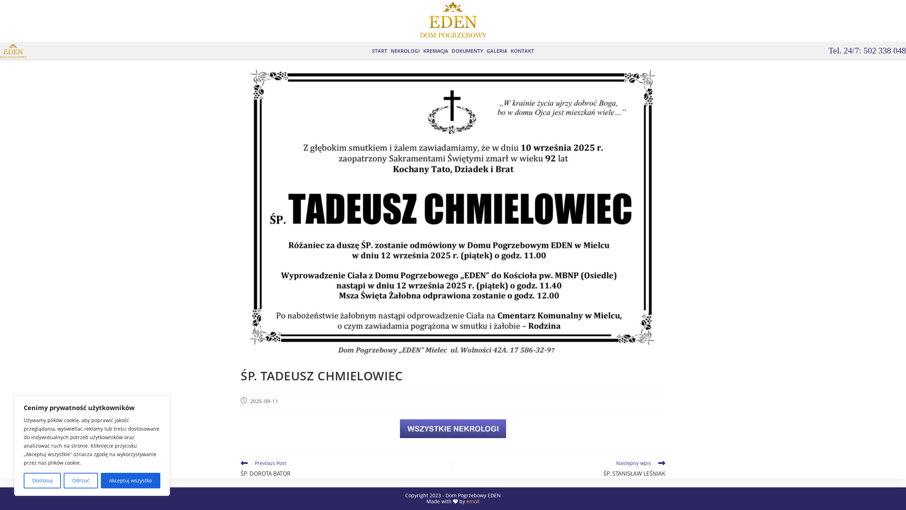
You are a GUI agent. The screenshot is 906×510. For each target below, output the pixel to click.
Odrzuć (81, 480)
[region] (92, 446)
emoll (473, 501)
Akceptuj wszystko (130, 480)
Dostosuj (42, 480)
